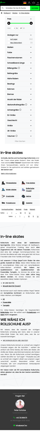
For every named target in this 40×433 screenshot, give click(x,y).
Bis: (17, 28)
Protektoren (31, 312)
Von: (9, 28)
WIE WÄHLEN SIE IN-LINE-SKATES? (15, 340)
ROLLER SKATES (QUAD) (12, 286)
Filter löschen (20, 141)
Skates (14, 13)
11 (25, 213)
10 (20, 213)
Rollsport (7, 13)
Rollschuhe (4, 312)
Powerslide (7, 302)
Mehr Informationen (8, 173)
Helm (2, 315)
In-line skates (24, 13)
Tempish (6, 305)
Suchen (35, 8)
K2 (4, 299)
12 (29, 213)
